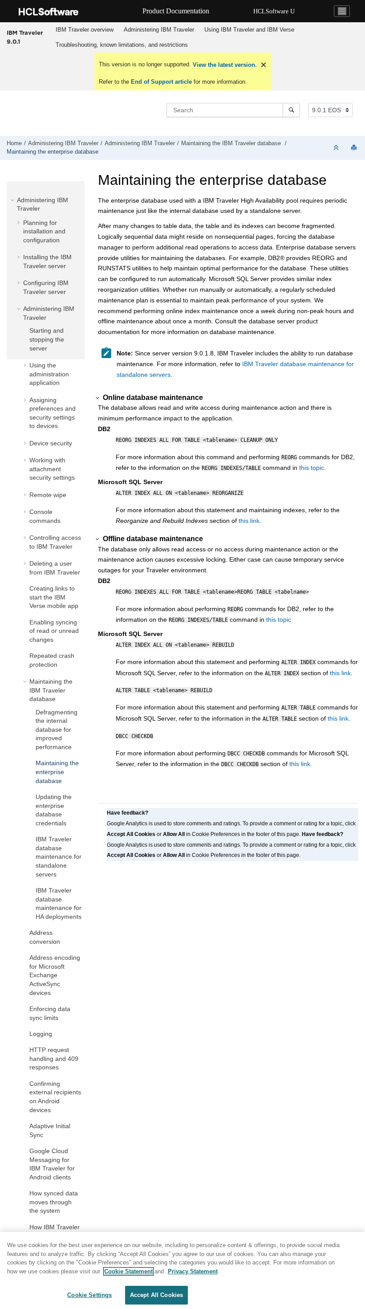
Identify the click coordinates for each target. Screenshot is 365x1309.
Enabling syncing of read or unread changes (54, 631)
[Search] (291, 110)
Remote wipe (47, 494)
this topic (311, 467)
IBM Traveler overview (85, 29)
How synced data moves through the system (53, 1202)
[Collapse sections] (337, 148)
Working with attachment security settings (52, 469)
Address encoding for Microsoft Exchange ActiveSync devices (54, 975)
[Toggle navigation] (342, 11)
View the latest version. (224, 64)
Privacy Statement (193, 1271)
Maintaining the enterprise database (52, 152)
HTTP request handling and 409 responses (53, 1058)
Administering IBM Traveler (159, 29)
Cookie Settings (89, 1295)
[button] (13, 200)
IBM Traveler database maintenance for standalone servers (58, 856)
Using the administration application (49, 374)
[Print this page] (355, 148)
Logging (40, 1033)
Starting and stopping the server (46, 339)
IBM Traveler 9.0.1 (25, 37)
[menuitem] (84, 29)
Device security (50, 443)
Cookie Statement (128, 1271)
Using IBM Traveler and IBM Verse (249, 29)
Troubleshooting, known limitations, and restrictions (122, 44)
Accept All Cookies (156, 1295)
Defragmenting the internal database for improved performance (56, 729)
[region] (182, 1270)
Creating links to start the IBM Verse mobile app (53, 597)
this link (249, 520)
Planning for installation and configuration (44, 231)
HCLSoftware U (274, 11)
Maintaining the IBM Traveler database (232, 143)
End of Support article (161, 81)
